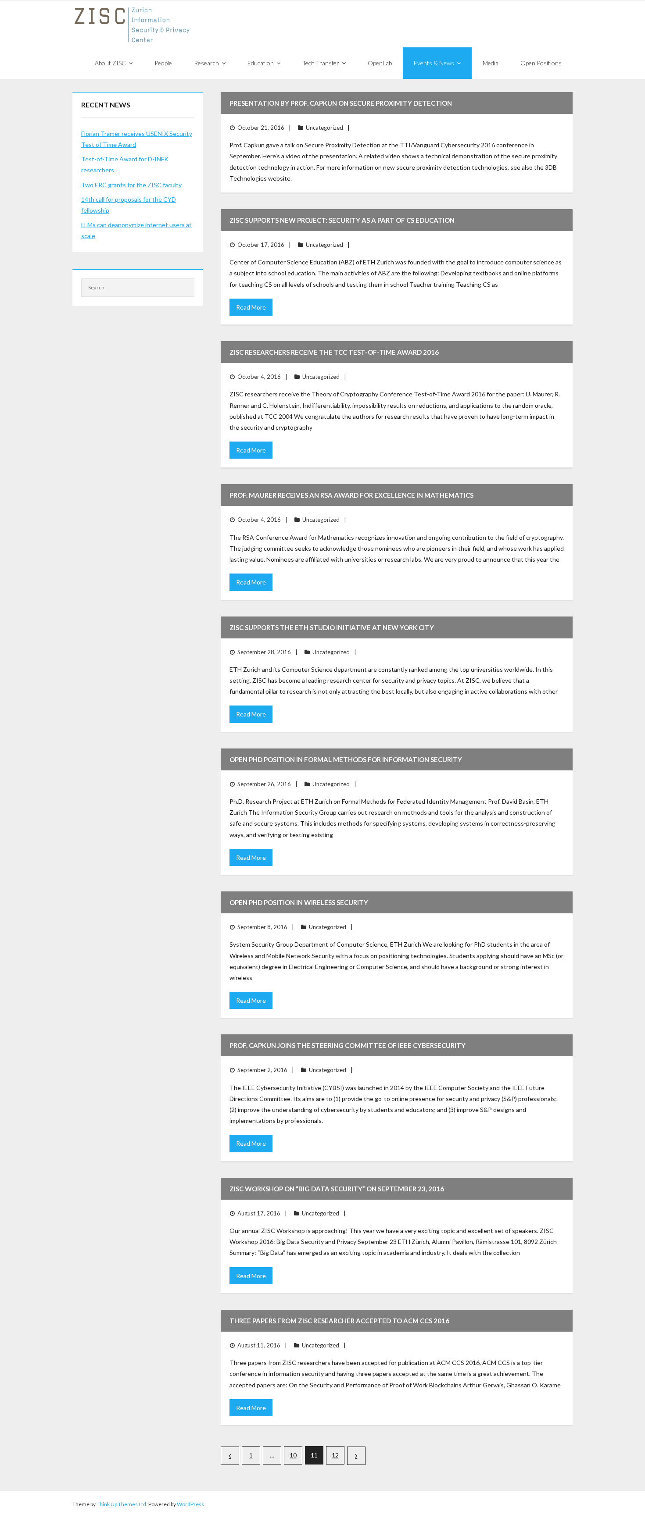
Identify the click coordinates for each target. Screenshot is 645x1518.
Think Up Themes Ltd (121, 1504)
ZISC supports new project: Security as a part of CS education (342, 220)
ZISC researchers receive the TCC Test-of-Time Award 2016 (334, 352)
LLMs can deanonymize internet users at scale (136, 230)
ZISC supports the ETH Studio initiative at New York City (331, 627)
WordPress (190, 1504)
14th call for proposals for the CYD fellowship (128, 205)
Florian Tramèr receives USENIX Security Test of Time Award (136, 139)
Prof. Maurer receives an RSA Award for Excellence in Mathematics (351, 495)
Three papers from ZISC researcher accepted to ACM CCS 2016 (339, 1321)
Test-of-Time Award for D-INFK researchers (124, 164)
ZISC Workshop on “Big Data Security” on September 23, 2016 (336, 1189)
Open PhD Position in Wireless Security (298, 902)
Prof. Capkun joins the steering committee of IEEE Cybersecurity (347, 1045)
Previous (230, 1456)
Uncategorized (324, 127)
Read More (251, 307)
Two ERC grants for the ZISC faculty (131, 185)
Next (356, 1456)
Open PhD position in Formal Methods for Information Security (345, 759)
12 (335, 1455)
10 (293, 1455)
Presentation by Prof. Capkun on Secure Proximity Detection (340, 103)
